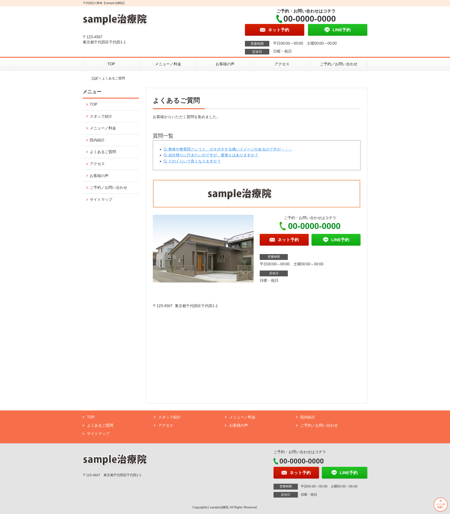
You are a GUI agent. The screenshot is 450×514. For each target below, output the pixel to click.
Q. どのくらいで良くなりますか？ (192, 161)
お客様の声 (225, 64)
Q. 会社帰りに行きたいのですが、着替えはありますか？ (211, 155)
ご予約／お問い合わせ (338, 64)
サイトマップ (101, 199)
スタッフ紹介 (101, 116)
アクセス (281, 64)
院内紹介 (97, 140)
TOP (111, 64)
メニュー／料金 (168, 64)
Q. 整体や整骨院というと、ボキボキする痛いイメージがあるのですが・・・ (228, 149)
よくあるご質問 (103, 152)
